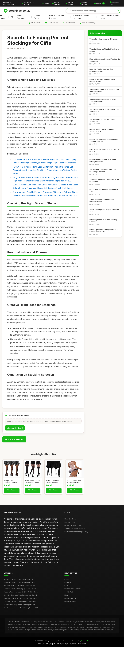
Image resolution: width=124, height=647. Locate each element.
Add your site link (14, 428)
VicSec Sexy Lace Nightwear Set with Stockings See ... (74, 481)
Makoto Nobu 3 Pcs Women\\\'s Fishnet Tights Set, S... (32, 481)
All (12, 17)
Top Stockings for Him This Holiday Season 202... (21, 608)
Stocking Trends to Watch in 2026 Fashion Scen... (21, 592)
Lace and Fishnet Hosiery (56, 16)
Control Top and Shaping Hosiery (109, 16)
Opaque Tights (37, 16)
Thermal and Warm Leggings (81, 16)
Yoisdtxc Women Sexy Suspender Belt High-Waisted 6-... (52, 481)
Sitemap (47, 3)
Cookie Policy (69, 592)
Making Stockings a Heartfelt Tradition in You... (20, 585)
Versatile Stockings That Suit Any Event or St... (20, 582)
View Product (11, 490)
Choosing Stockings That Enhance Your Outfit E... (21, 595)
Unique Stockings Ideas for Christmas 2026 (19, 579)
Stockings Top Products (29, 3)
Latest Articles (57, 3)
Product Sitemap (70, 598)
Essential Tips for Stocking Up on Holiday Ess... (20, 589)
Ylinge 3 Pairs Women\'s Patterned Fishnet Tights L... (11, 481)
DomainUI (85, 641)
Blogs (66, 595)
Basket (100, 3)
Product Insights (84, 3)
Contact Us (68, 582)
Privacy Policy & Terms (72, 589)
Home (2, 18)
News (66, 585)
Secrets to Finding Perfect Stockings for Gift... (20, 605)
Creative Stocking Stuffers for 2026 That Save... (21, 598)
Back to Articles (15, 439)
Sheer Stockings (21, 16)
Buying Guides (70, 3)
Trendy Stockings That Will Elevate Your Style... (20, 601)
